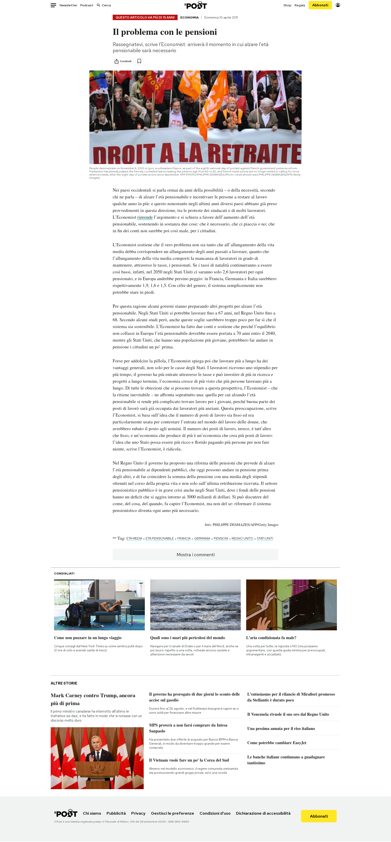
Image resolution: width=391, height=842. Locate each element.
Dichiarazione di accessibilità (263, 813)
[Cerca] (98, 5)
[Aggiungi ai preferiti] (139, 61)
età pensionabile (160, 538)
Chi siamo (92, 813)
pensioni (221, 538)
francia (184, 538)
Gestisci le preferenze (172, 813)
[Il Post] (195, 5)
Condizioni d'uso (215, 813)
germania (202, 538)
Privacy (138, 813)
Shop (287, 5)
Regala (300, 5)
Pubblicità (116, 813)
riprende (145, 217)
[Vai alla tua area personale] (338, 5)
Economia (189, 17)
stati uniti (265, 538)
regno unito (242, 538)
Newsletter (68, 5)
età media (134, 538)
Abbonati (320, 5)
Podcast (86, 5)
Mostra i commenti (196, 555)
